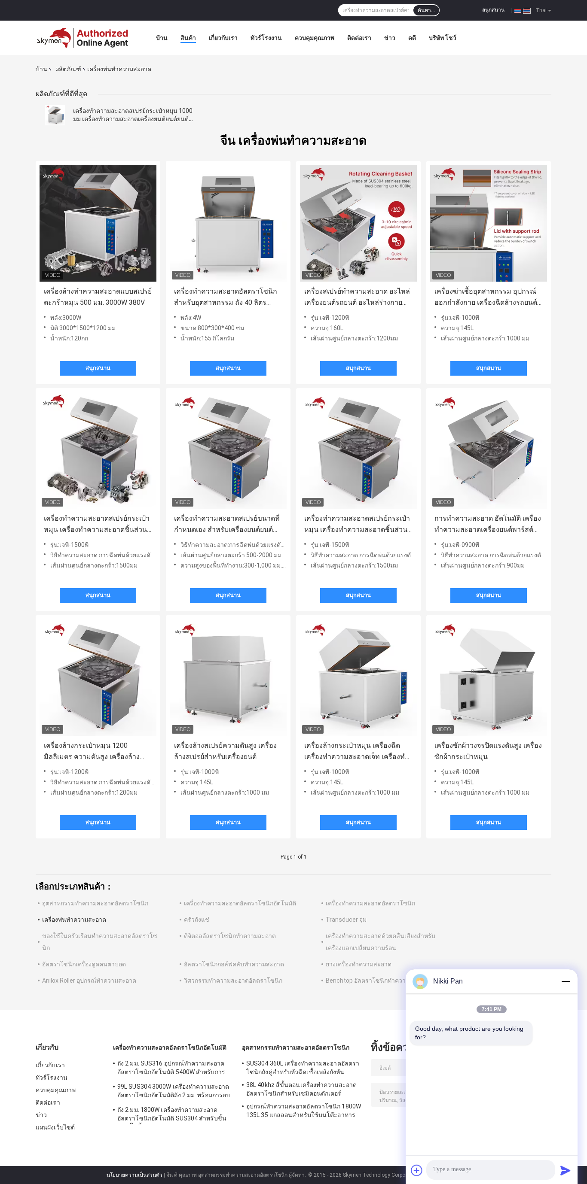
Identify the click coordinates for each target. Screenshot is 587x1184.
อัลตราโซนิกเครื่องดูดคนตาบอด (84, 964)
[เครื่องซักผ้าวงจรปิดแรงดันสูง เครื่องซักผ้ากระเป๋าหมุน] (488, 677)
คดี (412, 37)
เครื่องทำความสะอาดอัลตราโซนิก (370, 903)
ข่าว (389, 37)
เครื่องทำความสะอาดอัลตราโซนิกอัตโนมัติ (240, 903)
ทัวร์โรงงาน (266, 37)
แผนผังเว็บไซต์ (55, 1127)
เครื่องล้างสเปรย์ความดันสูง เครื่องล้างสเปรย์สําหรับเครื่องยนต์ (225, 751)
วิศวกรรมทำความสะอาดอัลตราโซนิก (233, 980)
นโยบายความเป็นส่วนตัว (134, 1175)
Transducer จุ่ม (346, 919)
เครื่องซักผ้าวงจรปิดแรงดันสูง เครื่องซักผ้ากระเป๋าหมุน (488, 751)
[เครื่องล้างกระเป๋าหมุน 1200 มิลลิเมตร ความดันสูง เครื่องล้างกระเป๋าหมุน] (98, 677)
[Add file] (417, 1170)
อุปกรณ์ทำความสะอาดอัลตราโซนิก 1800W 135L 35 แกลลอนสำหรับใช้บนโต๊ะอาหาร (303, 1110)
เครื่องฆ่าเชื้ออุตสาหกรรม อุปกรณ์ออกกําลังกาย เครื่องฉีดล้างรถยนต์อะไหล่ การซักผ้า (485, 297)
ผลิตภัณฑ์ (68, 69)
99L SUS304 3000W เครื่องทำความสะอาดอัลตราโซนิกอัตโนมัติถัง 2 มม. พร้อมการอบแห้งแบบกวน (173, 1092)
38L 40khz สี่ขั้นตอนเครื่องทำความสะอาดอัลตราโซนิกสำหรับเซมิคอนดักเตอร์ (301, 1089)
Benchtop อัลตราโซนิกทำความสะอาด (377, 980)
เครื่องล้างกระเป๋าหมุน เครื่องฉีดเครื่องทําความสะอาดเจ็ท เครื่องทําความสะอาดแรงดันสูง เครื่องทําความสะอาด (356, 751)
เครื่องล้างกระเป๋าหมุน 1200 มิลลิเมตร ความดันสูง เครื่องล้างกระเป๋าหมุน (92, 751)
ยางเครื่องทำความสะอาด (358, 964)
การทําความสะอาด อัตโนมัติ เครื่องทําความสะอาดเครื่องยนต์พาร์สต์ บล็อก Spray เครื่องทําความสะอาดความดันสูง (487, 524)
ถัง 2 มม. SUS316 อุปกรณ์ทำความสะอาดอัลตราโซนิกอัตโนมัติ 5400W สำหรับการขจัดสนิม (171, 1069)
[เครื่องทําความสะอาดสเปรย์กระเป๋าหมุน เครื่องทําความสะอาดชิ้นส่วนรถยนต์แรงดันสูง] (98, 450)
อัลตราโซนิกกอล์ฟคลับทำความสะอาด (234, 964)
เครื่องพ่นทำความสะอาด (74, 919)
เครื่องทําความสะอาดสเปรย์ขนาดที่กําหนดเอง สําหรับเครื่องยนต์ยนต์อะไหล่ (227, 524)
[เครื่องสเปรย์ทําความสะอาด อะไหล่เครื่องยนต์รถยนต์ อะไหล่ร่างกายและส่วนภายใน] (358, 223)
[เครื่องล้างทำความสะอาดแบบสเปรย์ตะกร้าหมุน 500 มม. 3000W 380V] (98, 223)
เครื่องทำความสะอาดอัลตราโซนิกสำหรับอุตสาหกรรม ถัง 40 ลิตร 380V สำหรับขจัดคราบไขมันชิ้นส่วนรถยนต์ (228, 297)
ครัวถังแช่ (196, 919)
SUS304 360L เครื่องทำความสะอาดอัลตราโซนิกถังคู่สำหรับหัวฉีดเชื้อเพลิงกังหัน (302, 1067)
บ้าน (162, 37)
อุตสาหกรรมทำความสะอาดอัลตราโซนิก (95, 903)
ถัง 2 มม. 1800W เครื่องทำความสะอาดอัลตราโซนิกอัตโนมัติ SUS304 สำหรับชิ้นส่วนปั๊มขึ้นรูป (171, 1115)
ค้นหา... (426, 10)
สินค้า (188, 37)
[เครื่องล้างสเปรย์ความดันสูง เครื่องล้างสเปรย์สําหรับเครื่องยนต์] (228, 677)
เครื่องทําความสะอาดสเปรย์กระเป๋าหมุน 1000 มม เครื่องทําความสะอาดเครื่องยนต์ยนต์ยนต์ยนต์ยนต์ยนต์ (133, 119)
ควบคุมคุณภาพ (314, 37)
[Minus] (565, 981)
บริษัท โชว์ (442, 37)
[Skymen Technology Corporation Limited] (83, 38)
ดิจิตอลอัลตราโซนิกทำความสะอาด (230, 935)
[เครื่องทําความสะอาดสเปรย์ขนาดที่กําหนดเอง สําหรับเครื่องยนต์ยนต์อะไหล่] (228, 450)
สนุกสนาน (493, 10)
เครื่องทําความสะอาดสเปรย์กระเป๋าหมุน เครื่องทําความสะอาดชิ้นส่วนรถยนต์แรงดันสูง (97, 524)
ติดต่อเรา (359, 37)
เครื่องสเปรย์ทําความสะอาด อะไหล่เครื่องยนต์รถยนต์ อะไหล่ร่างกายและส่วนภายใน (357, 297)
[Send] (565, 1170)
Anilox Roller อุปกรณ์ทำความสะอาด (89, 980)
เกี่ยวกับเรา (223, 37)
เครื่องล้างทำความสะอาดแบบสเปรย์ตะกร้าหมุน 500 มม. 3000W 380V (98, 297)
